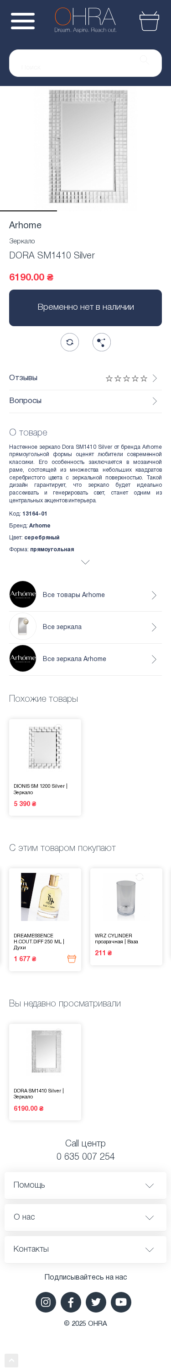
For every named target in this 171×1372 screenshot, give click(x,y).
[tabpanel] (85, 148)
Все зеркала (62, 627)
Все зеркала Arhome (74, 659)
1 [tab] (28, 210)
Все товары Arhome (74, 595)
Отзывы (23, 378)
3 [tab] (142, 210)
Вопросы (25, 401)
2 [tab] (85, 210)
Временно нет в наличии (85, 307)
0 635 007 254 (86, 1157)
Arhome (25, 226)
